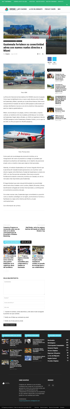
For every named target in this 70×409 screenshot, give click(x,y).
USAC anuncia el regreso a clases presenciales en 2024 (60, 117)
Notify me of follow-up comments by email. (17, 317)
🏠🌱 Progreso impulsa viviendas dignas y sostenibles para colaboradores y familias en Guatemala (23, 261)
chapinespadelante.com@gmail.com (29, 401)
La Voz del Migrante (35, 9)
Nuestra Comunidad (51, 1)
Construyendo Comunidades (9, 41)
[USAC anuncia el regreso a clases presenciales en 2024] (50, 117)
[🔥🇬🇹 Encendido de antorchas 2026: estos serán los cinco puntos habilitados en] (9, 250)
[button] (67, 4)
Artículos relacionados (11, 242)
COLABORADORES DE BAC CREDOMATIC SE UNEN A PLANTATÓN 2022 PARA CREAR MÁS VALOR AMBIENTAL (60, 100)
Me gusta (49, 57)
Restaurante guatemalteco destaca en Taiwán (60, 110)
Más (59, 9)
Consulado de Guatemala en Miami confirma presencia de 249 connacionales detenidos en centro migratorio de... (60, 88)
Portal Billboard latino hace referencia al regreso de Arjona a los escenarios (39, 342)
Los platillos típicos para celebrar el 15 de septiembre (38, 350)
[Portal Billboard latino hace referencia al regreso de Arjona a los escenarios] (28, 341)
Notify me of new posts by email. (14, 321)
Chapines (7, 54)
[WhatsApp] (17, 58)
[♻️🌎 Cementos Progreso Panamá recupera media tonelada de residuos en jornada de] (38, 250)
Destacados (19, 41)
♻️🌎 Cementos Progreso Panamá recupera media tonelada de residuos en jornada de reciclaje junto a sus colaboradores (38, 261)
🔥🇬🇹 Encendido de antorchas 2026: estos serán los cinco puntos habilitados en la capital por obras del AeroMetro (9, 261)
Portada (12, 9)
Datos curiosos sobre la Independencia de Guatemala (39, 358)
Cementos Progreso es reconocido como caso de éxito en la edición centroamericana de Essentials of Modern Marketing (11, 232)
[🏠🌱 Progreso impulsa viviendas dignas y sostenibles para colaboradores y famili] (24, 250)
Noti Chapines (22, 9)
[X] (9, 58)
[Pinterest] (13, 58)
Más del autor (26, 242)
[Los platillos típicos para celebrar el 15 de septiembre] (28, 350)
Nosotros (32, 1)
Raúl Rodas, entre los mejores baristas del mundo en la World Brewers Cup (35, 229)
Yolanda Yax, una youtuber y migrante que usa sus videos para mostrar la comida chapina (60, 77)
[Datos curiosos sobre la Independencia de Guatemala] (28, 358)
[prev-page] (4, 271)
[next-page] (7, 271)
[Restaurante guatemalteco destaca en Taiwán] (50, 110)
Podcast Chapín (50, 9)
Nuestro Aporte (40, 1)
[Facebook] (5, 58)
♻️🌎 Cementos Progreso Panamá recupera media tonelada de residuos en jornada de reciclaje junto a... (16, 364)
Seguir (54, 57)
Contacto (60, 1)
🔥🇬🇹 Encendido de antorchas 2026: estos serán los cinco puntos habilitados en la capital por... (16, 342)
